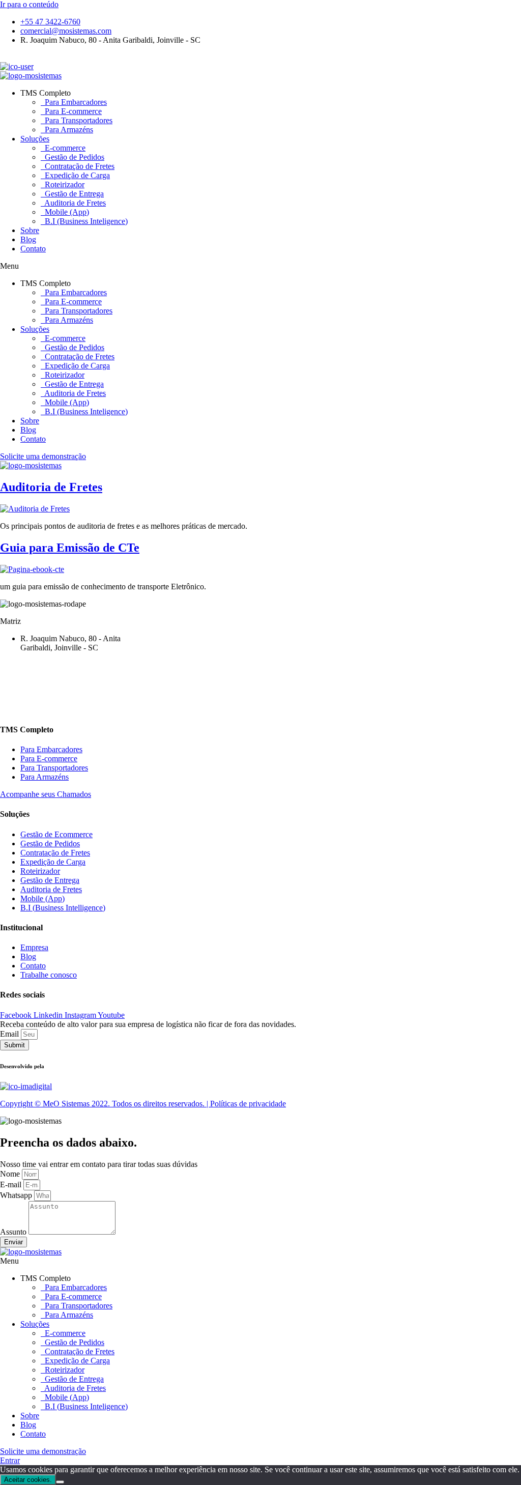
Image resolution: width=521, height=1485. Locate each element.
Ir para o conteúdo (29, 4)
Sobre (29, 230)
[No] (60, 1481)
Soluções (34, 138)
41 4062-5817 (22, 709)
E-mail (11, 1184)
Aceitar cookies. (28, 1479)
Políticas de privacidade (248, 1103)
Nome (11, 1173)
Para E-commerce (72, 111)
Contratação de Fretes (78, 166)
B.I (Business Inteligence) (85, 221)
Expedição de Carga (76, 175)
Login (9, 57)
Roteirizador (63, 184)
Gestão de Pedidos (73, 157)
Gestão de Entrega (73, 193)
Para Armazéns (68, 129)
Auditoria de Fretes (74, 202)
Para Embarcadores (75, 102)
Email (10, 1034)
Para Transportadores (77, 120)
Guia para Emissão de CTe (69, 547)
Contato (33, 248)
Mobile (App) (66, 212)
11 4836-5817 (22, 700)
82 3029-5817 (22, 683)
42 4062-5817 (22, 665)
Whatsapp (17, 1195)
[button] (260, 266)
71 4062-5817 (22, 674)
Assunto (14, 1231)
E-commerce (64, 148)
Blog (28, 239)
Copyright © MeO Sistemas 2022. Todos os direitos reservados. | (105, 1103)
